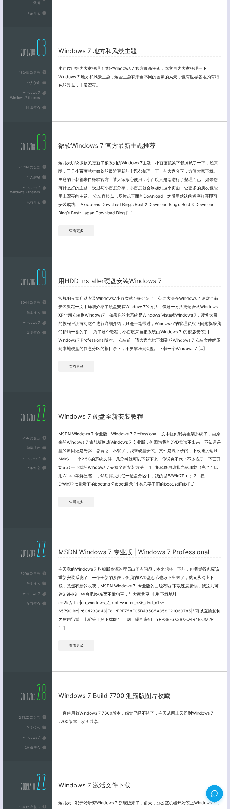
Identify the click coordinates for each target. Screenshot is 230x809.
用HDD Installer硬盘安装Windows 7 (110, 281)
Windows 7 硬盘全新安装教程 (100, 416)
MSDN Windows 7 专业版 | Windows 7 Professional (133, 552)
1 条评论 (34, 13)
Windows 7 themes (25, 98)
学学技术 (33, 313)
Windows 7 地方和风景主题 (97, 51)
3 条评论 (33, 333)
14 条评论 (32, 107)
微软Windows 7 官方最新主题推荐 (107, 145)
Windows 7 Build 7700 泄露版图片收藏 (114, 695)
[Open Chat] (214, 793)
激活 (36, 3)
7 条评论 (33, 468)
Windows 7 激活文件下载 (94, 785)
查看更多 (76, 230)
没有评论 (33, 202)
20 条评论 (32, 747)
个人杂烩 (33, 83)
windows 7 (31, 92)
